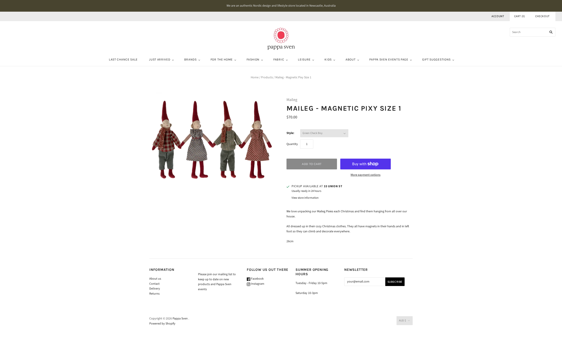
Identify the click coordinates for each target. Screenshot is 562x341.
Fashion (253, 59)
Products (267, 77)
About (351, 59)
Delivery (154, 288)
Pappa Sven (180, 318)
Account (498, 16)
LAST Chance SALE (123, 59)
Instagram (257, 284)
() (519, 16)
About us (155, 279)
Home (255, 77)
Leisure (304, 59)
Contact (154, 284)
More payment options (365, 175)
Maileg (291, 100)
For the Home (222, 59)
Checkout (542, 16)
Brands (190, 59)
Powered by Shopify (162, 323)
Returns (154, 294)
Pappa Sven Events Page (388, 59)
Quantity (292, 144)
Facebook (257, 279)
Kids (328, 59)
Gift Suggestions (436, 59)
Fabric (278, 59)
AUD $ (402, 321)
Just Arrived (159, 59)
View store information (305, 198)
